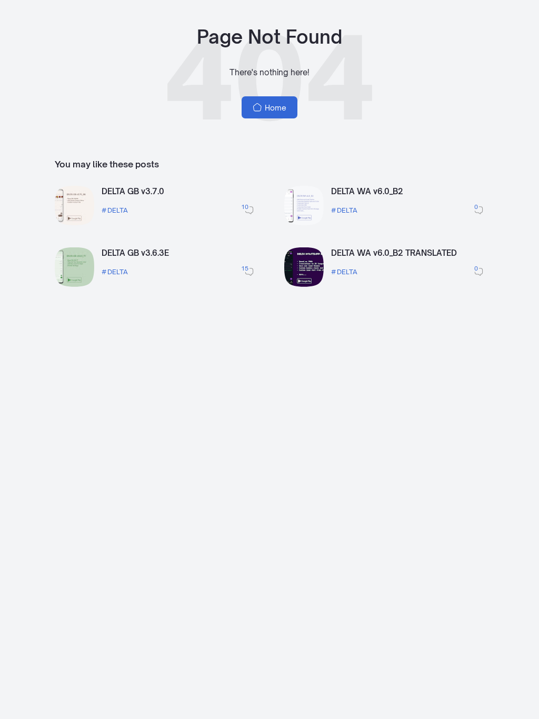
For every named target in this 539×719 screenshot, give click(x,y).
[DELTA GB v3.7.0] (74, 222)
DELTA (117, 210)
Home (274, 107)
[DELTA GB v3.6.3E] (74, 283)
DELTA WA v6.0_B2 (367, 191)
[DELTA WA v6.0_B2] (304, 222)
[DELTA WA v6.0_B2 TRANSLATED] (304, 283)
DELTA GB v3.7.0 (133, 191)
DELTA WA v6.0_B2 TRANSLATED (394, 253)
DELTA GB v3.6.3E (135, 253)
